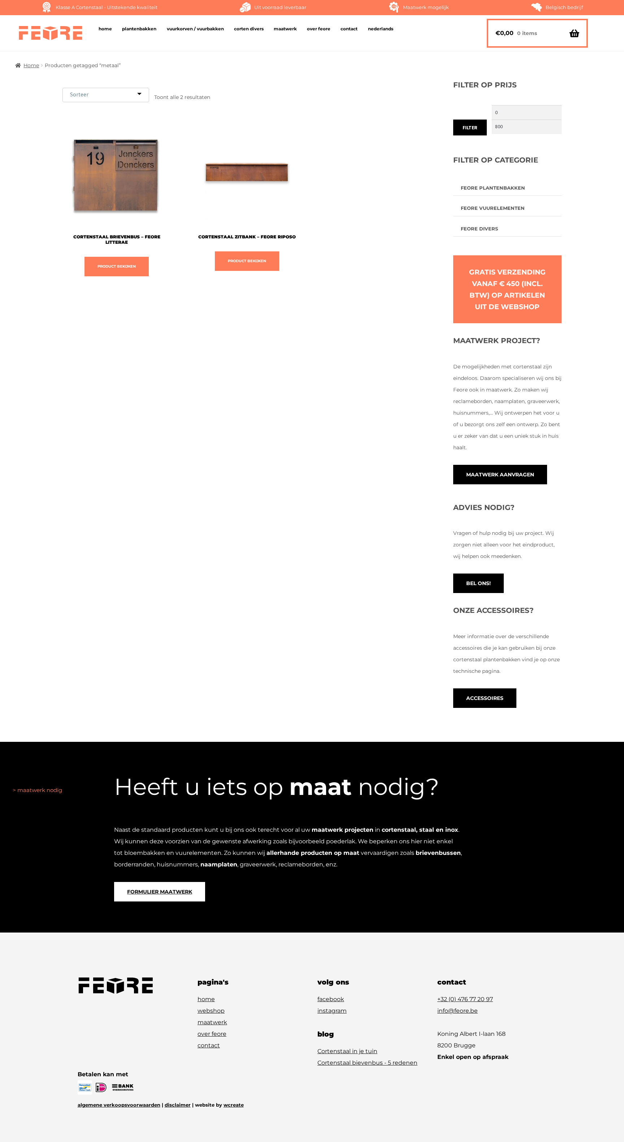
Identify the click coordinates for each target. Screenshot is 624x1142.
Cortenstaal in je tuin (347, 1051)
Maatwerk (285, 28)
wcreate (234, 1105)
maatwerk (212, 1022)
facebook (330, 999)
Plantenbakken (139, 28)
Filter (470, 127)
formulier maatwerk (159, 892)
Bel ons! (478, 583)
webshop (211, 1010)
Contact (349, 28)
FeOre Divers (479, 229)
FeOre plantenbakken (493, 188)
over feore (212, 1033)
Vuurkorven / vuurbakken (195, 28)
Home (105, 28)
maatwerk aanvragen (500, 474)
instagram (332, 1010)
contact (209, 1045)
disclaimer (178, 1105)
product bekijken (117, 266)
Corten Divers (249, 28)
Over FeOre (318, 28)
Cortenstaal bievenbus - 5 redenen (367, 1062)
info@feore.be (457, 1010)
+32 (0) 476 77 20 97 (465, 999)
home (206, 999)
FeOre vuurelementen (493, 208)
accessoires (484, 698)
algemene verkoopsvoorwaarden (119, 1105)
